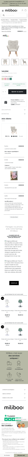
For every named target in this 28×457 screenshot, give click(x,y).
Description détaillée (6, 31)
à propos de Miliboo (8, 389)
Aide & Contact (6, 393)
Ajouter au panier (17, 91)
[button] (14, 249)
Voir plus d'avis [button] (14, 217)
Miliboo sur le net (7, 397)
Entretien (5, 114)
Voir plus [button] (14, 283)
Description (6, 110)
